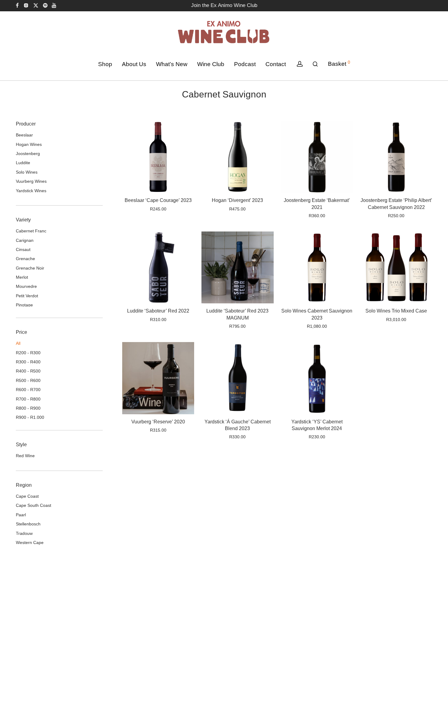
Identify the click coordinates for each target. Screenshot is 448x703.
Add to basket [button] (146, 209)
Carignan (25, 240)
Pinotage (24, 304)
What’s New (171, 64)
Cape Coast (27, 496)
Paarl (21, 514)
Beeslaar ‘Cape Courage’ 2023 (158, 200)
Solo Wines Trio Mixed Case (396, 310)
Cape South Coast (33, 505)
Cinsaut (23, 249)
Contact (275, 64)
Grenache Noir (30, 268)
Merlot (22, 277)
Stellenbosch (28, 523)
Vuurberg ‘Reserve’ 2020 (158, 421)
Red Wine (25, 455)
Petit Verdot (27, 295)
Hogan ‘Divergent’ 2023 (237, 200)
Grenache (25, 258)
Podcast (245, 64)
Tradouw (24, 533)
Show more (177, 209)
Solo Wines (26, 172)
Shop (105, 64)
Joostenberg (28, 153)
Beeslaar (24, 134)
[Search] (315, 64)
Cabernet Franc (31, 230)
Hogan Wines (29, 144)
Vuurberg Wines (31, 181)
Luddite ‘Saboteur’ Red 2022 (158, 310)
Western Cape (30, 542)
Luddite (23, 162)
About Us (134, 64)
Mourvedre (26, 286)
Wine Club (210, 64)
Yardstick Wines (31, 190)
